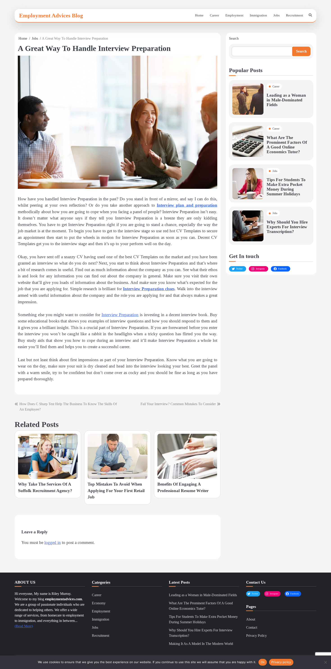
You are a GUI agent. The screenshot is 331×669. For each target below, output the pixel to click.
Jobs (276, 15)
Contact (251, 627)
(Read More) (24, 626)
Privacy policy (281, 662)
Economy (99, 603)
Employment (234, 15)
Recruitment (294, 15)
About (250, 619)
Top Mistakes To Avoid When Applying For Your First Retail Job (116, 490)
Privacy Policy (256, 635)
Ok (263, 662)
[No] (325, 662)
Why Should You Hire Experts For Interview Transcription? (287, 227)
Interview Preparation (120, 314)
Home (199, 15)
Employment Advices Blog (51, 15)
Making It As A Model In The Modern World (201, 644)
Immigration (258, 15)
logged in (52, 542)
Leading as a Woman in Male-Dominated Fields (286, 100)
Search (234, 38)
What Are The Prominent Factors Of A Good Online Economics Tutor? (287, 144)
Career (214, 15)
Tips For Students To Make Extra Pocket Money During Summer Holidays (286, 187)
